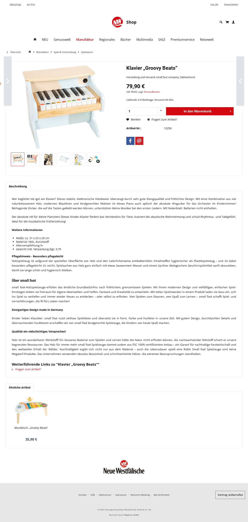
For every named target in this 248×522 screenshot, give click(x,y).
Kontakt (82, 495)
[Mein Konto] (233, 22)
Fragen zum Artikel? (164, 119)
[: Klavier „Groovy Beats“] (17, 159)
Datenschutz (105, 495)
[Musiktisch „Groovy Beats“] (31, 410)
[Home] (35, 40)
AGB (92, 495)
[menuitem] (17, 4)
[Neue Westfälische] (117, 22)
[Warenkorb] (227, 22)
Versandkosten (152, 91)
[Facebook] (130, 141)
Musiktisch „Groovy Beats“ (31, 428)
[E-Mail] (139, 141)
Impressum (121, 495)
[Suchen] (221, 22)
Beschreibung (18, 186)
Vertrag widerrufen (230, 495)
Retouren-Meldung (140, 495)
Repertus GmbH (131, 515)
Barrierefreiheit (162, 495)
